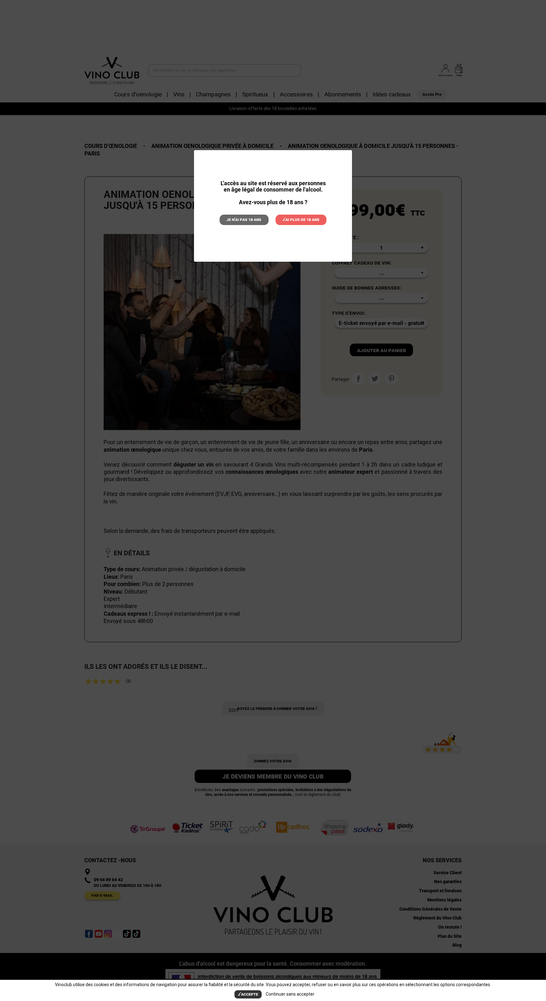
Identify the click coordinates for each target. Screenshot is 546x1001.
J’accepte (248, 994)
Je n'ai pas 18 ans (244, 219)
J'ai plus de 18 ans (300, 219)
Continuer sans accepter (290, 994)
